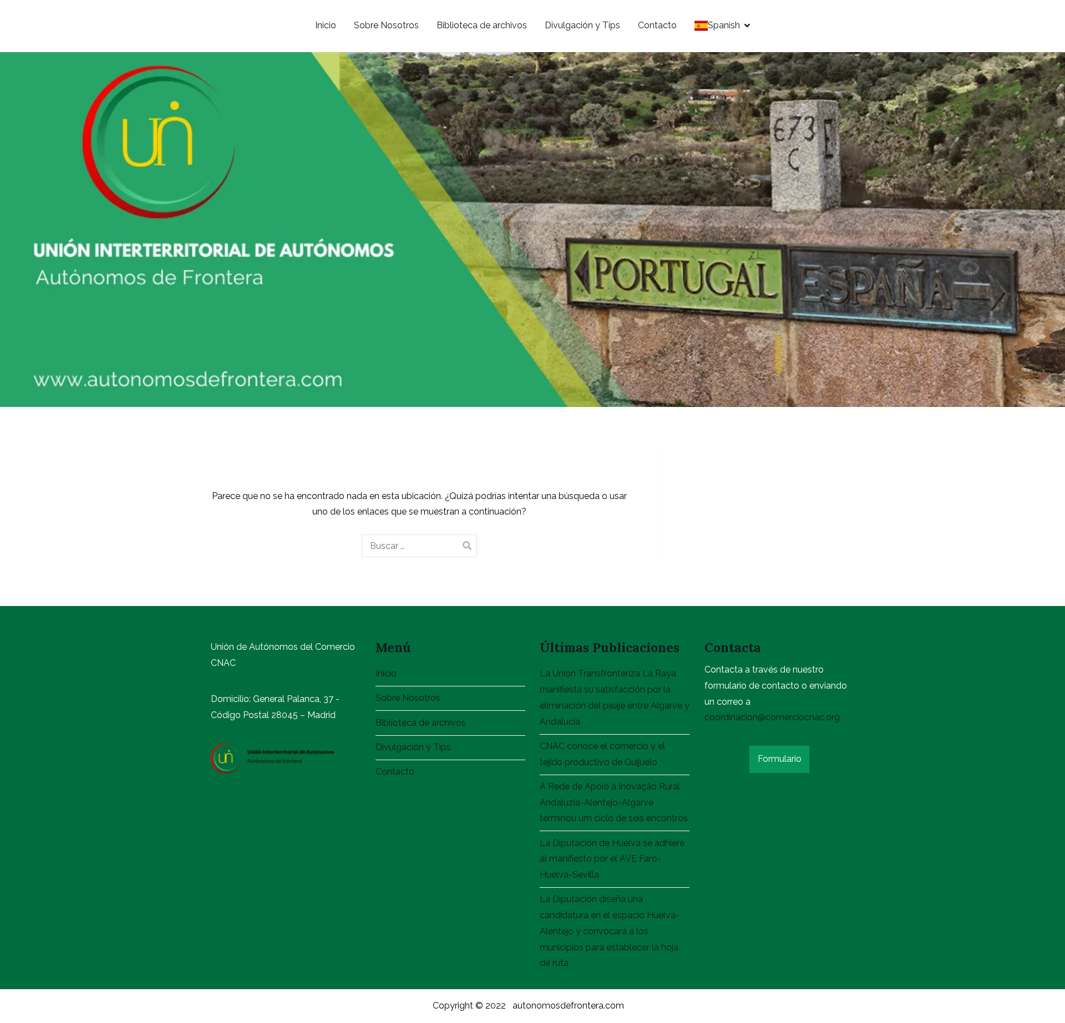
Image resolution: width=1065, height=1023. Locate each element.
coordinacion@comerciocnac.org (772, 717)
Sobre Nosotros (386, 25)
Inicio (325, 25)
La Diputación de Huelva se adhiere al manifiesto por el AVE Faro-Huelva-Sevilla (612, 859)
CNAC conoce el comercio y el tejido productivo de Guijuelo (602, 754)
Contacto (657, 25)
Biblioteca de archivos (482, 25)
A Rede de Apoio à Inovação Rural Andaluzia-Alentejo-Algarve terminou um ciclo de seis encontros (614, 802)
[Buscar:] (420, 546)
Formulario (780, 759)
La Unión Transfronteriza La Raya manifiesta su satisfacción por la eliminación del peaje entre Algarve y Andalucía (614, 697)
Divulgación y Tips (582, 25)
